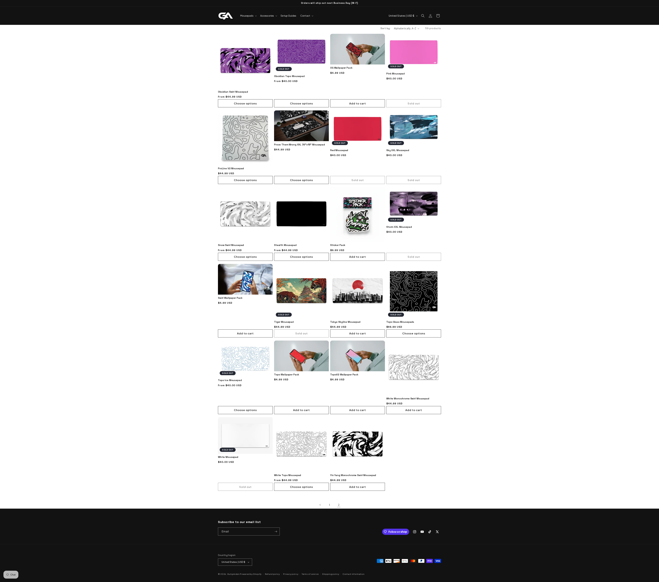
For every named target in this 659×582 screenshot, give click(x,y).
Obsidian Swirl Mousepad (233, 91)
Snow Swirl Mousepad (231, 245)
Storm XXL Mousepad (399, 226)
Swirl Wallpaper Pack (230, 297)
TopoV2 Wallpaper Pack (344, 374)
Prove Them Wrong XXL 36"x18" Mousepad (299, 144)
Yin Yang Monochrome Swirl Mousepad (353, 475)
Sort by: (385, 28)
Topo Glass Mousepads (400, 321)
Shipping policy (330, 574)
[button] (248, 15)
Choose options (245, 103)
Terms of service (310, 574)
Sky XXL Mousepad (397, 150)
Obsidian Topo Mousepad (289, 76)
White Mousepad (228, 457)
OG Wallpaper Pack (341, 67)
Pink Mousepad (395, 73)
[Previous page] (320, 505)
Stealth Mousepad (285, 245)
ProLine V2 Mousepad (231, 168)
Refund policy (272, 574)
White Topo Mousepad (287, 475)
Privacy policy (290, 574)
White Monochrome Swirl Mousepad (407, 398)
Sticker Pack (337, 245)
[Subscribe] (276, 531)
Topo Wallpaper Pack (286, 374)
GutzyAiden (233, 574)
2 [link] (339, 505)
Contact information (353, 574)
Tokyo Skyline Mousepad (345, 321)
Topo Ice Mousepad (230, 380)
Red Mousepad (339, 150)
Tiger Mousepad (284, 321)
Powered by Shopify (251, 574)
